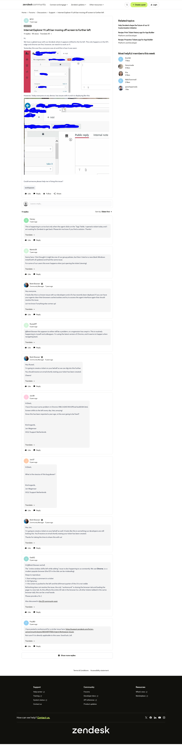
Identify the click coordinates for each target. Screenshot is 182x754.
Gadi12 (32, 557)
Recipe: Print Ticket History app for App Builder (136, 32)
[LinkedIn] (155, 717)
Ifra (126, 72)
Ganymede (129, 65)
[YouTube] (159, 717)
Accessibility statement (100, 670)
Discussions (42, 12)
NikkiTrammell (130, 79)
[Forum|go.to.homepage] (34, 4)
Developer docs (90, 696)
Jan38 (32, 396)
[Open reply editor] (67, 204)
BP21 (32, 19)
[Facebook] (150, 717)
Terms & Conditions (81, 670)
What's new (140, 692)
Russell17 (33, 324)
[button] (138, 4)
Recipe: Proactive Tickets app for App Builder (135, 40)
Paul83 (32, 621)
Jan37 (32, 459)
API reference (89, 700)
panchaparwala (131, 87)
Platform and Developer (127, 35)
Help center (38, 692)
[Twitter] (146, 717)
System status (39, 700)
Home (24, 12)
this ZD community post (48, 601)
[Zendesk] (91, 733)
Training (36, 696)
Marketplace (141, 696)
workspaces (29, 188)
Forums (32, 12)
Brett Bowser (35, 284)
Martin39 (33, 249)
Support (52, 12)
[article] (67, 230)
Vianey (32, 219)
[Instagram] (164, 717)
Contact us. (43, 717)
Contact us (37, 704)
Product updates (90, 704)
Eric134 (128, 58)
